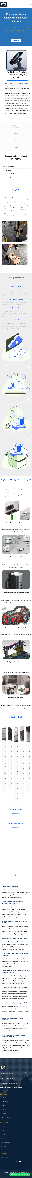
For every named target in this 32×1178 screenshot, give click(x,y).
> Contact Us (3, 1146)
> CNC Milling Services (5, 1105)
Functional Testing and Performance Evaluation (16, 592)
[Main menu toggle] (30, 4)
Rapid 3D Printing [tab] (6, 170)
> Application (3, 1134)
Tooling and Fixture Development (16, 662)
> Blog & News (3, 1130)
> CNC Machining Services (6, 1097)
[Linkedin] (17, 1161)
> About (2, 1126)
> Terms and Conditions (5, 1142)
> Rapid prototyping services (6, 1109)
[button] (19, 1174)
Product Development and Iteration (16, 557)
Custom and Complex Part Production (16, 628)
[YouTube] (20, 1161)
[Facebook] (14, 1161)
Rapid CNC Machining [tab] (8, 166)
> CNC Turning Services (5, 1101)
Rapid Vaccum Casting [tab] (8, 178)
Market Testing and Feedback (16, 697)
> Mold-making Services (5, 1117)
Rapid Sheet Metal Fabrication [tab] (10, 174)
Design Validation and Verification (16, 523)
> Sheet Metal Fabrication (6, 1113)
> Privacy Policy (4, 1138)
